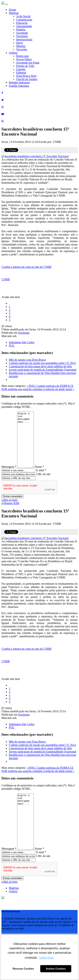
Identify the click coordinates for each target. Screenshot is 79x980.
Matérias (14, 13)
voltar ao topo (9, 499)
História (20, 29)
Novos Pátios (24, 59)
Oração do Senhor (26, 79)
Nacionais (22, 36)
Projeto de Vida (25, 65)
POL (12, 345)
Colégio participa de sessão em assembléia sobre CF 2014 (42, 363)
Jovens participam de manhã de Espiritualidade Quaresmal (42, 369)
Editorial (21, 72)
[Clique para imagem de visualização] (35, 156)
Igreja (19, 42)
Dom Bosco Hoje (26, 75)
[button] (2, 897)
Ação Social (23, 16)
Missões (21, 46)
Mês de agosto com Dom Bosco (27, 359)
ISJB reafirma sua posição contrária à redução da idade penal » (37, 389)
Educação (22, 22)
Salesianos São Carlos (21, 342)
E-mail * (41, 470)
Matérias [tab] (14, 888)
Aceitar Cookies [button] (56, 968)
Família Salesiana (19, 85)
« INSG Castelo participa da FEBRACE (49, 385)
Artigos (13, 52)
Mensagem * (8, 466)
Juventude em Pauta (27, 62)
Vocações (21, 49)
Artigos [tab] (13, 891)
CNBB (5, 279)
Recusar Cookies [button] (23, 968)
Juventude (22, 32)
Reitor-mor (22, 56)
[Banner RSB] (10, 503)
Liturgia (20, 69)
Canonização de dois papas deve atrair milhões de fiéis (40, 366)
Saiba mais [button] (46, 957)
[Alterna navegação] (6, 4)
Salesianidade (24, 26)
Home (12, 9)
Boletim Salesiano (19, 82)
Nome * (39, 466)
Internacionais (24, 39)
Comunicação (24, 19)
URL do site (43, 474)
